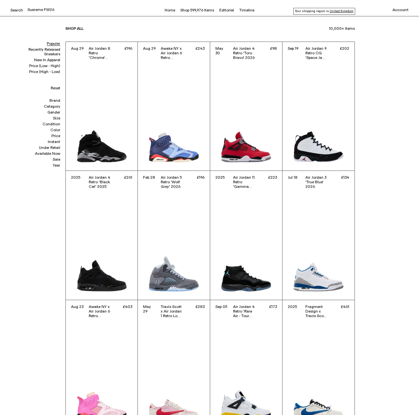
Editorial (226, 10)
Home (170, 10)
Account (400, 10)
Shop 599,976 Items (197, 10)
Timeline (246, 10)
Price (55, 136)
